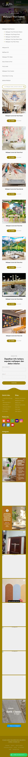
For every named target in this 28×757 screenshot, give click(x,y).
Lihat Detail (14, 101)
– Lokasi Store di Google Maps (7, 399)
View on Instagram (15, 725)
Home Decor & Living (7, 76)
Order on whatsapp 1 (19, 754)
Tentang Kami (16, 749)
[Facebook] (3, 424)
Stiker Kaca (17, 407)
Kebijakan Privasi (8, 747)
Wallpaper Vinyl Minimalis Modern (14, 32)
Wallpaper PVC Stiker (7, 57)
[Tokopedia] (12, 420)
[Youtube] (12, 424)
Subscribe (14, 382)
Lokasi (15, 747)
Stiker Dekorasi (18, 411)
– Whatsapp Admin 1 (6, 402)
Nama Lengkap (5, 367)
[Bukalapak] (8, 420)
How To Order (19, 745)
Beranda (7, 745)
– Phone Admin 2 (5, 409)
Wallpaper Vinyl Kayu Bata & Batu (14, 39)
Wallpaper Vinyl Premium (8, 29)
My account (21, 747)
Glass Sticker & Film (7, 61)
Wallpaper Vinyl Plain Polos (12, 41)
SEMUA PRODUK (6, 80)
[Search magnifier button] (24, 87)
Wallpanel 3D (5, 47)
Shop (10, 749)
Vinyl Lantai (5, 66)
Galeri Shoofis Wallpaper (14, 11)
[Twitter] (8, 424)
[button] (14, 445)
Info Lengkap (5, 411)
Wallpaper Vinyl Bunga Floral (13, 34)
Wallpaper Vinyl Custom (8, 71)
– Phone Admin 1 (5, 404)
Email (3, 374)
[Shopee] (3, 420)
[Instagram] (21, 420)
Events (12, 745)
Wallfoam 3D (5, 52)
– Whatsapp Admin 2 (6, 406)
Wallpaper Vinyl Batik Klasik (12, 37)
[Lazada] (17, 420)
